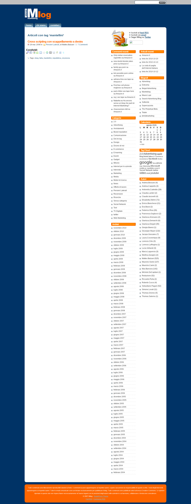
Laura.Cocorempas (150, 238)
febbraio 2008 (119, 307)
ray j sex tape (119, 97)
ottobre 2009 (119, 245)
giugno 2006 (119, 376)
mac (141, 166)
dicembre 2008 (120, 273)
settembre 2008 (120, 283)
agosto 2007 (119, 328)
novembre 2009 (120, 242)
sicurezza (66, 58)
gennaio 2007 (119, 352)
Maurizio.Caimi (148, 265)
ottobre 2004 (119, 445)
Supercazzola (147, 106)
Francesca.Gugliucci (150, 214)
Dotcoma (145, 85)
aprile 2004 (118, 465)
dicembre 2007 (120, 314)
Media (116, 177)
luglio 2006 (118, 372)
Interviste (117, 170)
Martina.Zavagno (149, 255)
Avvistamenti (119, 128)
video (143, 172)
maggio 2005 (119, 421)
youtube (154, 173)
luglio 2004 (118, 455)
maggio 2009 (119, 255)
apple (159, 154)
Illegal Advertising (149, 88)
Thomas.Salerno (148, 296)
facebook (153, 159)
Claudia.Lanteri (148, 193)
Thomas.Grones (148, 293)
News (116, 184)
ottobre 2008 (119, 280)
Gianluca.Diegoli (148, 224)
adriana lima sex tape (122, 79)
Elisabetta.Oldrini (149, 200)
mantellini (48, 58)
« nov (142, 144)
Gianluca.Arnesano (150, 217)
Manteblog (146, 92)
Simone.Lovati (148, 289)
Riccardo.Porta (148, 279)
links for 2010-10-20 (150, 59)
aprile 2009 (118, 259)
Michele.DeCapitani (150, 272)
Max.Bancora (147, 269)
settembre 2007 (120, 324)
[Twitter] (63, 53)
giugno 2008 (119, 293)
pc (145, 168)
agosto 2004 (119, 452)
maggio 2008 (119, 297)
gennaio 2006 (119, 393)
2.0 (115, 122)
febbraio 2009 (119, 266)
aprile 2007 (118, 341)
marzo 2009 (118, 262)
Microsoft (155, 166)
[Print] (57, 53)
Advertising (118, 125)
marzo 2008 (118, 304)
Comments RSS (99, 499)
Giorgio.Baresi (148, 227)
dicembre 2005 (120, 397)
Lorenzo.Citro (147, 241)
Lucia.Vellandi (147, 248)
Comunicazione (120, 135)
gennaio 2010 (119, 235)
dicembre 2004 (120, 438)
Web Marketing (120, 218)
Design (116, 142)
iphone (159, 163)
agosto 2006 (119, 369)
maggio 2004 (119, 462)
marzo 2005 (118, 428)
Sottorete (145, 102)
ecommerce (144, 159)
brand (146, 156)
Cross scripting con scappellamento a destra (55, 41)
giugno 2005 (119, 417)
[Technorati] (37, 53)
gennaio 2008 (119, 310)
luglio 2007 (118, 331)
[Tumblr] (50, 53)
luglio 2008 (118, 290)
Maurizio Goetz (148, 262)
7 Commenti (83, 45)
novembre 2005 (120, 400)
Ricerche (117, 197)
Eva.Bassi (146, 207)
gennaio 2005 (119, 434)
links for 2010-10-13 (150, 62)
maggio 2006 (119, 379)
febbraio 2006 (119, 390)
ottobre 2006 (119, 362)
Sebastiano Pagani (149, 286)
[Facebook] (31, 53)
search (157, 168)
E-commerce (119, 149)
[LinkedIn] (40, 53)
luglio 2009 (118, 249)
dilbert (151, 156)
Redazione (146, 276)
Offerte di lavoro (120, 187)
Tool (115, 208)
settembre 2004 (120, 448)
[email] (54, 53)
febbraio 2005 (119, 431)
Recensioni (118, 194)
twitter (116, 215)
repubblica (57, 58)
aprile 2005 (118, 424)
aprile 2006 (118, 383)
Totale (144, 112)
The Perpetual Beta (150, 109)
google (146, 162)
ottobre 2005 (119, 403)
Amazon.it (128, 58)
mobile (142, 168)
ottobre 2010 (119, 231)
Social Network (120, 204)
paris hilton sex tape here (124, 91)
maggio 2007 (119, 338)
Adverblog (146, 81)
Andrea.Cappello (149, 186)
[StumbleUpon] (47, 53)
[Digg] (44, 53)
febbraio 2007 (119, 348)
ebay (36, 58)
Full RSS (89, 499)
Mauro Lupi (146, 95)
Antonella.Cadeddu (150, 190)
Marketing (118, 173)
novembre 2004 (120, 441)
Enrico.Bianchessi (149, 203)
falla (41, 58)
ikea (154, 163)
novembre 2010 (120, 228)
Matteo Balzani (148, 258)
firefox (160, 159)
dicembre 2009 (120, 238)
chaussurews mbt (121, 109)
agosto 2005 (119, 410)
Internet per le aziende (123, 166)
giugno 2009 (119, 252)
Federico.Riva (147, 210)
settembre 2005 (120, 407)
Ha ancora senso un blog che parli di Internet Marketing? (124, 103)
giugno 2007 (119, 335)
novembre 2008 (120, 276)
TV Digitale (118, 211)
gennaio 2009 (119, 269)
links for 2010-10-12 (150, 72)
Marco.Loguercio (149, 252)
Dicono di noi (119, 146)
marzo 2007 (118, 345)
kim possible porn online (123, 73)
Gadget (117, 159)
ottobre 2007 (119, 321)
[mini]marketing (148, 116)
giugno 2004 (119, 459)
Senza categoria (120, 201)
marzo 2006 (118, 386)
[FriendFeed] (60, 53)
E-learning (118, 153)
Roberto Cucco (148, 282)
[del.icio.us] (27, 53)
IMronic (117, 163)
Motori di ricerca (120, 180)
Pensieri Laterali (52, 45)
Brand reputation (120, 132)
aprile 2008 (118, 300)
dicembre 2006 (120, 355)
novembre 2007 (120, 317)
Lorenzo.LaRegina (149, 245)
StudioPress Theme (101, 496)
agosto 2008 (119, 286)
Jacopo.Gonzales (149, 234)
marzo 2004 (118, 469)
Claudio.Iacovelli (148, 196)
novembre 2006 (120, 359)
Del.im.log (118, 139)
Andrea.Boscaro (148, 183)
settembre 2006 (120, 366)
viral (148, 173)
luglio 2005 (118, 414)
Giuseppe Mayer (148, 231)
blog (141, 156)
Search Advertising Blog (151, 99)
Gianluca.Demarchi (150, 221)
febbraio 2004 (119, 472)
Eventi (116, 156)
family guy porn (120, 67)
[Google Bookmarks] (34, 53)
